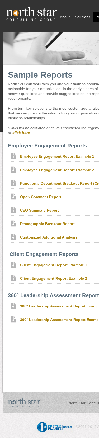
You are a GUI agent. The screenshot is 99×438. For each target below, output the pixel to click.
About (65, 17)
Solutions (82, 17)
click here (21, 133)
